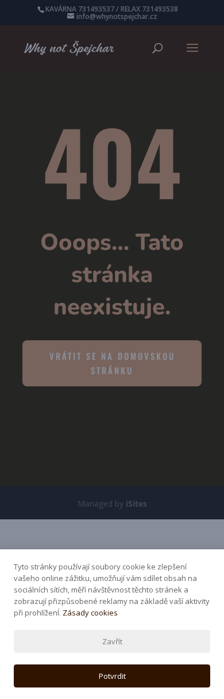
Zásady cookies (90, 612)
